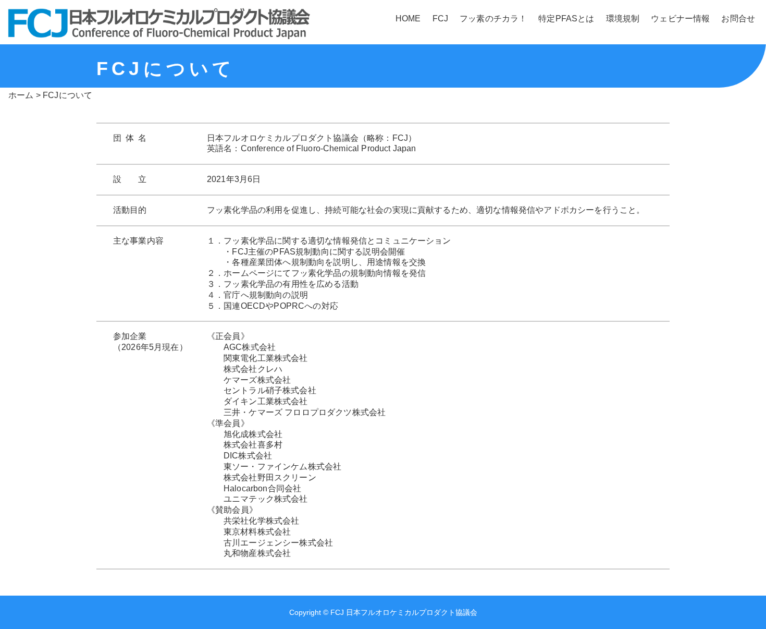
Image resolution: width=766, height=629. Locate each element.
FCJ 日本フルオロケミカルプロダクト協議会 (403, 612)
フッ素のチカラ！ (493, 18)
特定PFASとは (566, 18)
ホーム (20, 95)
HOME (408, 18)
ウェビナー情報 (680, 18)
